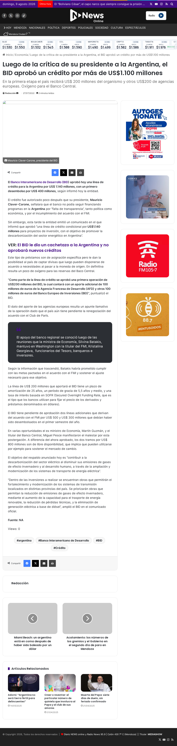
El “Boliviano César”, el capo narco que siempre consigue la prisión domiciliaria (106, 4)
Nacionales (37, 27)
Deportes (69, 27)
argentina (24, 540)
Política (53, 27)
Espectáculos (135, 27)
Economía (21, 54)
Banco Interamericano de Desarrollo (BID (39, 182)
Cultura (117, 27)
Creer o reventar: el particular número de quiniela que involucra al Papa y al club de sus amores (59, 701)
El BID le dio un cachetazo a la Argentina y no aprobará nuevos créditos (58, 247)
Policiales (85, 27)
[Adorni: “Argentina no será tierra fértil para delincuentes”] (23, 683)
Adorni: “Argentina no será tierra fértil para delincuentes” (21, 698)
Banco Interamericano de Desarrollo (64, 540)
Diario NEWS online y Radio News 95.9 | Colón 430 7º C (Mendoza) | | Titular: (113, 734)
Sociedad (101, 27)
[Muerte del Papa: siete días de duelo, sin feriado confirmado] (96, 683)
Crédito (60, 548)
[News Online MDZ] (29, 16)
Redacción (10, 93)
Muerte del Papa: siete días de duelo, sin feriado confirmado (95, 698)
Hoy (8, 27)
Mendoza (20, 27)
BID (100, 540)
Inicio (9, 54)
